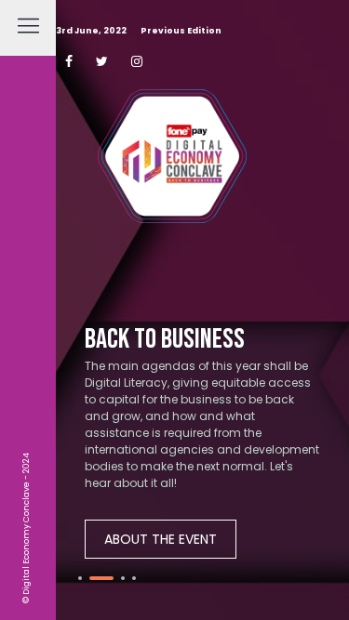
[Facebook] (69, 61)
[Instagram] (137, 61)
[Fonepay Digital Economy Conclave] (172, 165)
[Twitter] (102, 61)
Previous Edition (181, 30)
